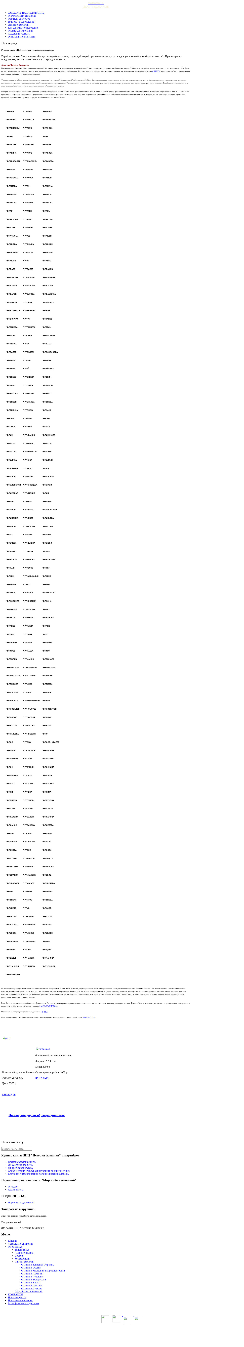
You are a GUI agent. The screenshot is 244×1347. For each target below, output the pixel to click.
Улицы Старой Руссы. (20, 1167)
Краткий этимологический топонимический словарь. (38, 1173)
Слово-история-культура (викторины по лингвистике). (39, 1170)
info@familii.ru (89, 1017)
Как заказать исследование (23, 27)
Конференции (22, 1258)
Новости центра (17, 1297)
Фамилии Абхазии (31, 1285)
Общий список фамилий (28, 1291)
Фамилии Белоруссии (33, 1279)
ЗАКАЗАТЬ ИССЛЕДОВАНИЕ (26, 12)
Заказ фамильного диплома (23, 1303)
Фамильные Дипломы (20, 1243)
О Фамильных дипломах (22, 15)
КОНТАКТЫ (15, 1294)
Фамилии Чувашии (32, 1276)
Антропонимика (24, 1252)
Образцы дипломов (19, 18)
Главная (12, 1240)
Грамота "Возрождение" (21, 21)
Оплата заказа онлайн (20, 30)
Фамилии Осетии (31, 1267)
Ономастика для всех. (20, 1164)
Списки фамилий (24, 1261)
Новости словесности (20, 1300)
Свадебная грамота (19, 33)
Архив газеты (16, 1189)
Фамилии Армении (32, 1273)
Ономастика (15, 1246)
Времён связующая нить (22, 1161)
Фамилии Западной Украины (37, 1264)
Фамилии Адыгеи (31, 1288)
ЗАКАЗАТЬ (9, 1094)
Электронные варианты (21, 36)
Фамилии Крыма (31, 1282)
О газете (12, 1186)
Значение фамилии (18, 24)
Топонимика (22, 1249)
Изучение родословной (21, 1202)
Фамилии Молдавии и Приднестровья (43, 1270)
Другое (19, 1255)
